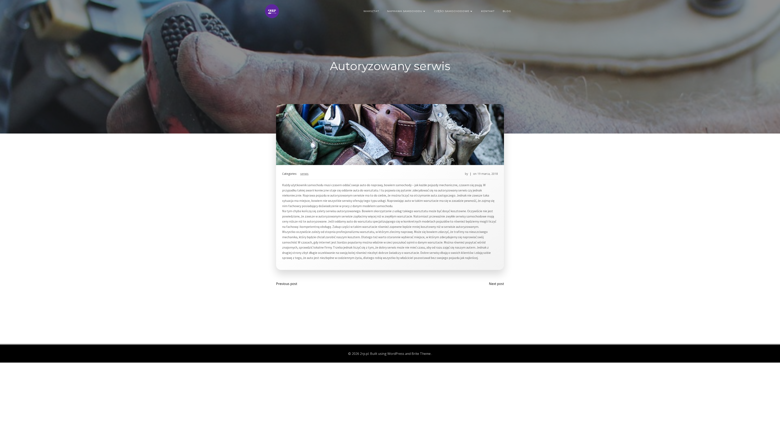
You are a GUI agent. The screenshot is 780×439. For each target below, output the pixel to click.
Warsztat (371, 11)
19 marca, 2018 (487, 174)
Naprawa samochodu (404, 11)
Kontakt (488, 11)
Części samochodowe (451, 11)
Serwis (304, 174)
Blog (507, 11)
